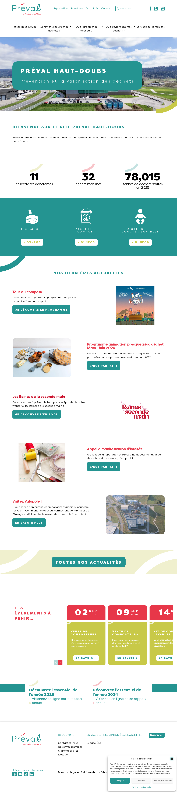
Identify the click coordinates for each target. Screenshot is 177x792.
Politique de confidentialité (141, 787)
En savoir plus (29, 522)
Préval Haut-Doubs (24, 26)
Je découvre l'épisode (36, 414)
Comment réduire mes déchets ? (54, 28)
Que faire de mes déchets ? (86, 28)
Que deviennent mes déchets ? (119, 28)
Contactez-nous (68, 742)
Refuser (141, 781)
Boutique (77, 8)
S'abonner (156, 735)
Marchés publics (68, 750)
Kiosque (63, 754)
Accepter (120, 781)
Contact (106, 8)
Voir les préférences (163, 781)
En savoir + (86, 658)
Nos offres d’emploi (70, 746)
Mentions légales (68, 772)
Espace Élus (61, 8)
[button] (172, 759)
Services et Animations (151, 26)
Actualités (92, 8)
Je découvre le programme (41, 309)
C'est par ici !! (103, 365)
